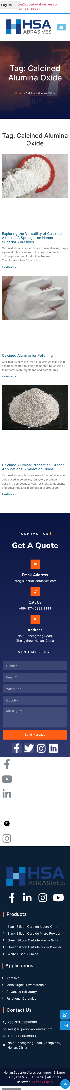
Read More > (9, 267)
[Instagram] (43, 898)
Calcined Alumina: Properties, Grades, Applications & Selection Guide (34, 467)
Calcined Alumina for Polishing (27, 355)
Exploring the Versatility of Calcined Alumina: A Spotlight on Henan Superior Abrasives (32, 238)
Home (18, 93)
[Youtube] (58, 898)
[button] (61, 27)
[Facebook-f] (12, 898)
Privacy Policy (42, 1082)
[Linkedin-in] (27, 898)
